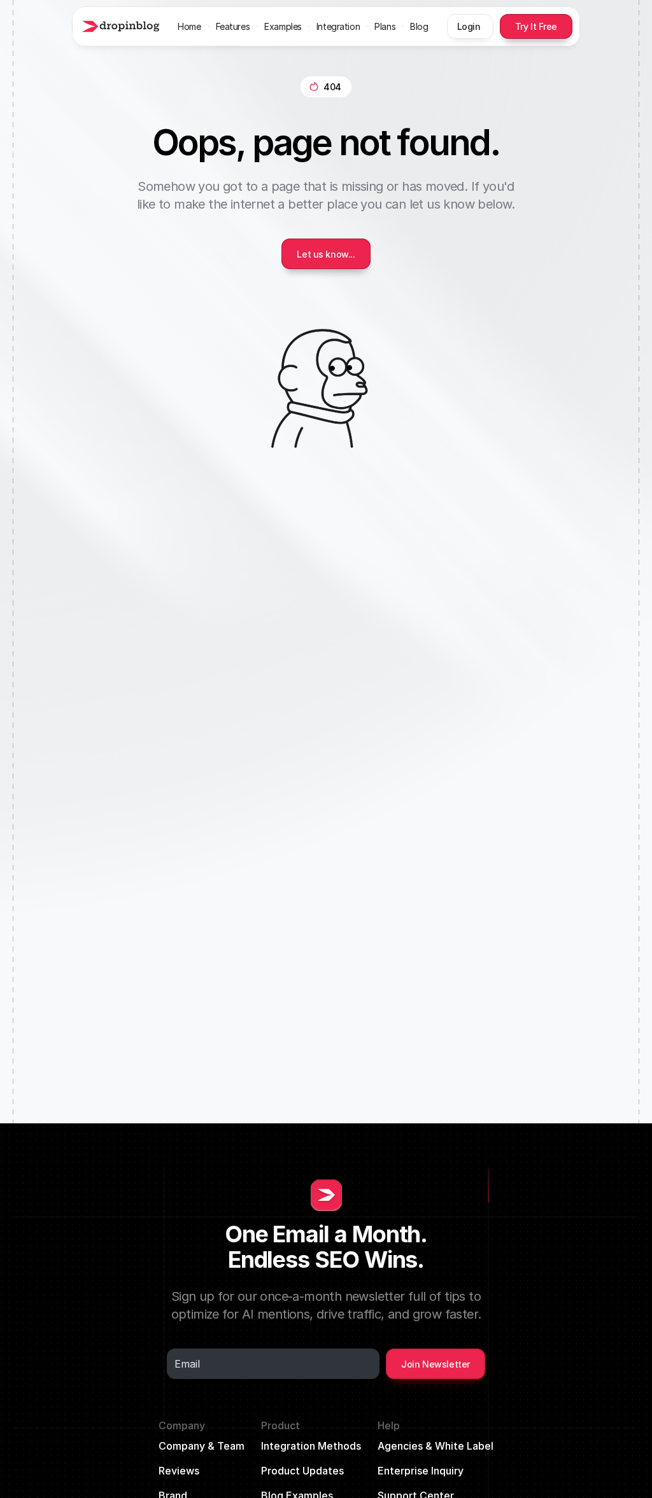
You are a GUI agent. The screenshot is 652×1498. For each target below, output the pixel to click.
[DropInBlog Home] (119, 26)
